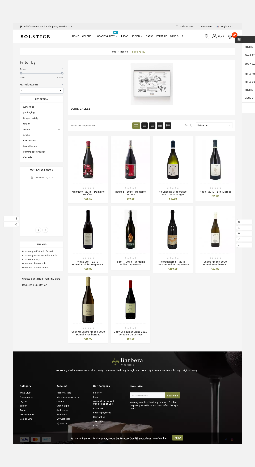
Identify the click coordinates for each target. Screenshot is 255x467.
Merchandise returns (68, 397)
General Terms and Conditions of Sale (103, 402)
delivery (97, 392)
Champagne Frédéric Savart (37, 251)
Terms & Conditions (131, 438)
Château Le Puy (31, 259)
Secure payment (102, 412)
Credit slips (63, 406)
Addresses (62, 410)
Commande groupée (34, 151)
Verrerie (27, 157)
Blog (95, 426)
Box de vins (29, 140)
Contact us (99, 417)
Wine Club (29, 107)
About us (98, 408)
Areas (26, 135)
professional (27, 414)
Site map (98, 421)
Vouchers (62, 414)
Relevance (214, 125)
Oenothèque (30, 146)
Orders (60, 401)
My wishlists (63, 419)
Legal (96, 397)
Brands (41, 244)
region (26, 123)
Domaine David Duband (35, 267)
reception (42, 99)
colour (26, 129)
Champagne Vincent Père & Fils (39, 255)
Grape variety (31, 118)
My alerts (62, 423)
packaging (29, 112)
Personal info (64, 392)
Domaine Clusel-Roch (34, 263)
